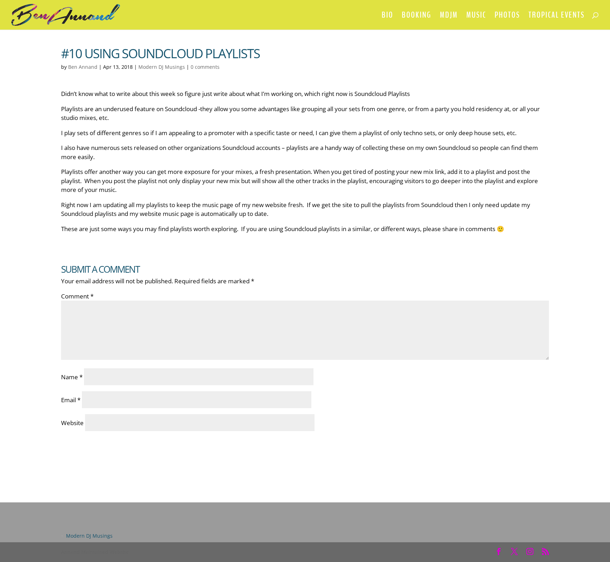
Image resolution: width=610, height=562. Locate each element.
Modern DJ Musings (161, 67)
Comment (77, 296)
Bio (387, 16)
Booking (416, 16)
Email (70, 400)
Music (476, 16)
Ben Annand (82, 67)
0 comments (205, 67)
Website (72, 423)
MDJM (449, 16)
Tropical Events (556, 16)
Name (72, 377)
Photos (507, 16)
